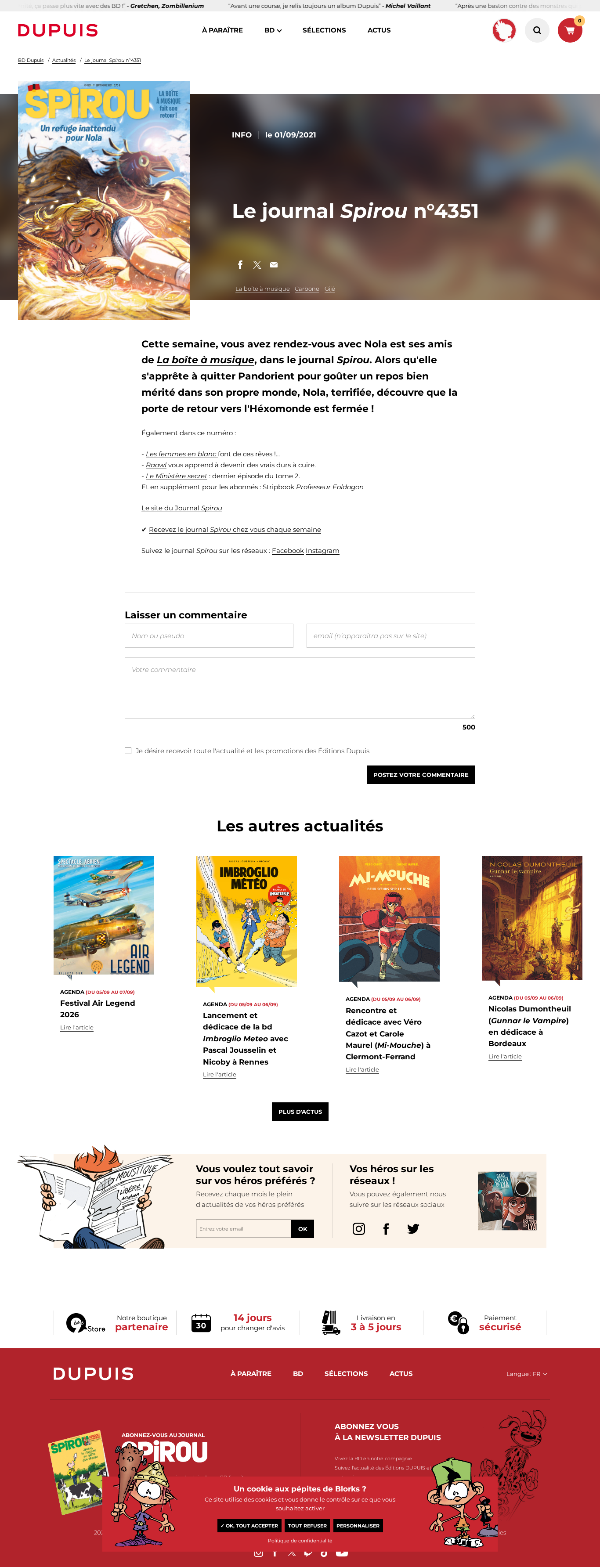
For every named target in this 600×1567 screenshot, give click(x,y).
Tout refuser (307, 1526)
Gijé (330, 288)
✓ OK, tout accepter (249, 1526)
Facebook (288, 550)
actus (379, 30)
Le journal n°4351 (112, 60)
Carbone (307, 288)
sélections (324, 30)
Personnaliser (358, 1526)
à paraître (222, 30)
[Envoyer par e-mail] (273, 264)
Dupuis (59, 30)
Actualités (64, 60)
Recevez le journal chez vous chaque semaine (235, 529)
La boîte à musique (262, 288)
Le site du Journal (181, 508)
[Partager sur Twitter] (257, 264)
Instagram (323, 550)
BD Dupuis (30, 60)
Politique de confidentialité (300, 1541)
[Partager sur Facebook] (240, 264)
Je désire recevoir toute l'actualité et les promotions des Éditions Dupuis (252, 751)
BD (269, 30)
